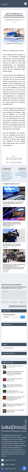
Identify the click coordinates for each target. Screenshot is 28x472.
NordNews (13, 367)
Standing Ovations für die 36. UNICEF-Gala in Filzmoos (16, 411)
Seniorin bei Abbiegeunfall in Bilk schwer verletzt (14, 379)
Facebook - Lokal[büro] (10, 460)
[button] (25, 4)
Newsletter (9, 367)
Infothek (8, 375)
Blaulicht (17, 20)
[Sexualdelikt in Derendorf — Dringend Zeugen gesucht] (14, 235)
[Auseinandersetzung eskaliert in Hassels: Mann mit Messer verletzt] (4, 385)
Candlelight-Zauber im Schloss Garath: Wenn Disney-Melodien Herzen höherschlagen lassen (16, 398)
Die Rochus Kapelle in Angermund (15, 366)
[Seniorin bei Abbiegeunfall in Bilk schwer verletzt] (4, 379)
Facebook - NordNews (10, 464)
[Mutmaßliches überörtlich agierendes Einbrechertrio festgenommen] (14, 213)
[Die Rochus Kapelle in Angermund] (4, 367)
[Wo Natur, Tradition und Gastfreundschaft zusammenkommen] (4, 391)
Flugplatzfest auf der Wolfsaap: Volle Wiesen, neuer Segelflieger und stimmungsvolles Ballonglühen (15, 372)
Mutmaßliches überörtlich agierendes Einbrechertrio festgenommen (12, 223)
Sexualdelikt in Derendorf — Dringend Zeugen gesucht (12, 244)
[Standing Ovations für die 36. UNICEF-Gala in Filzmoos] (4, 411)
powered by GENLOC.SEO (10, 468)
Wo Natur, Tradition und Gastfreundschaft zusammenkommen (15, 391)
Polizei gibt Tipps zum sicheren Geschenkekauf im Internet (13, 202)
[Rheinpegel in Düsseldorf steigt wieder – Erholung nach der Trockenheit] (4, 405)
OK (22, 317)
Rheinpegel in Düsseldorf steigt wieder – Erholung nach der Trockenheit (16, 405)
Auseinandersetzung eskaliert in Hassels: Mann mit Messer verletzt (15, 385)
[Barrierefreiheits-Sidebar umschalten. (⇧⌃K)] (24, 468)
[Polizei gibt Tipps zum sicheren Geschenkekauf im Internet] (14, 193)
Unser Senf (13, 393)
